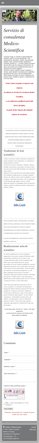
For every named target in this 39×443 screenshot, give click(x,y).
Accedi (33, 427)
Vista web (32, 429)
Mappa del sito (16, 427)
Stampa (8, 427)
